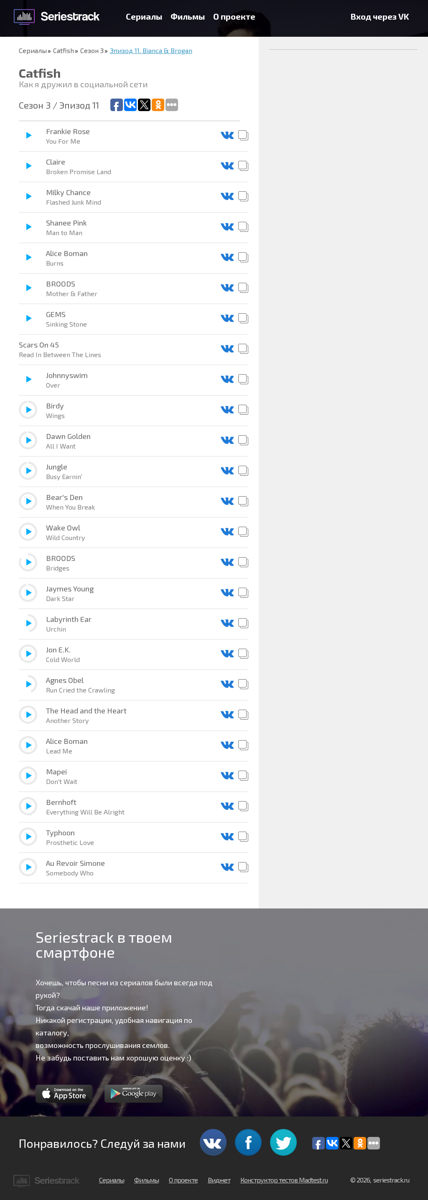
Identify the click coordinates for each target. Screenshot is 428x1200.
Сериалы (144, 16)
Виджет (219, 1180)
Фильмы (188, 16)
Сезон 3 (92, 50)
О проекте (234, 16)
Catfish (63, 50)
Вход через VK (380, 16)
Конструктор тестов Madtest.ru (284, 1180)
